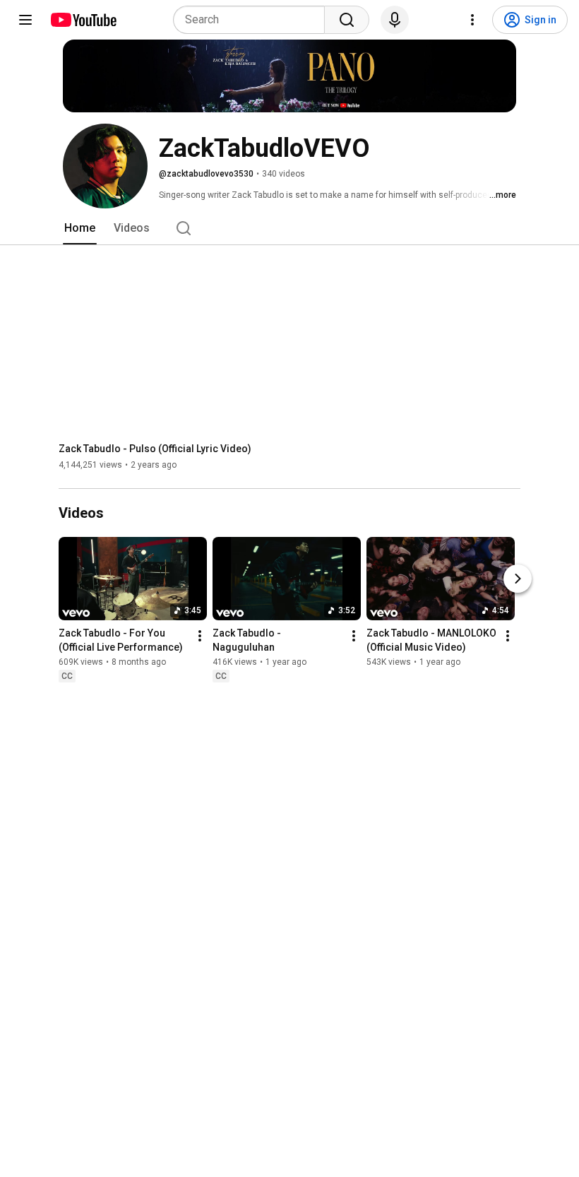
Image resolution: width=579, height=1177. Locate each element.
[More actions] (200, 636)
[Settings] (472, 19)
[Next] (517, 579)
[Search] (346, 20)
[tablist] (289, 228)
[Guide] (25, 19)
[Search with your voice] (395, 20)
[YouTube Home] (83, 20)
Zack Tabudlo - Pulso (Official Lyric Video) (155, 448)
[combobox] (253, 19)
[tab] (80, 228)
